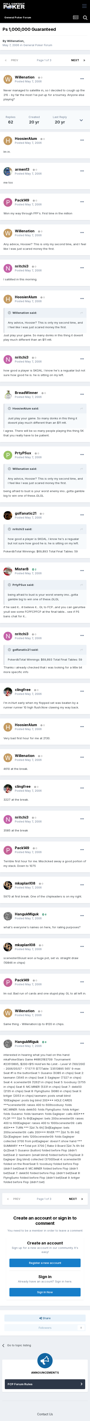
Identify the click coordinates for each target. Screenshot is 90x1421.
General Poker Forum (37, 45)
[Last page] (84, 60)
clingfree (23, 689)
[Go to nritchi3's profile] (7, 268)
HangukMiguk (27, 914)
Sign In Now (45, 1292)
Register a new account (45, 1263)
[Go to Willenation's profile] (7, 79)
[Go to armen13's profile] (7, 171)
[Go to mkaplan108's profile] (7, 885)
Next (75, 60)
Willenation (15, 41)
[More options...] (82, 79)
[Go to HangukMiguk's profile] (7, 916)
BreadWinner (26, 392)
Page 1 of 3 (45, 60)
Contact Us (45, 1414)
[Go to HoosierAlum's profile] (7, 140)
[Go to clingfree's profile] (7, 691)
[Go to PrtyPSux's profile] (7, 455)
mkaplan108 (25, 883)
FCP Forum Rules (20, 1384)
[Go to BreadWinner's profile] (7, 394)
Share (46, 1318)
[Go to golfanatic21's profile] (7, 515)
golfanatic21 (25, 513)
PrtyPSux (23, 453)
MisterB (22, 569)
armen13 (22, 169)
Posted (28, 81)
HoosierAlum (26, 138)
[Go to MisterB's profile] (7, 571)
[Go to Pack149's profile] (7, 202)
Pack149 (22, 200)
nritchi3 (21, 266)
